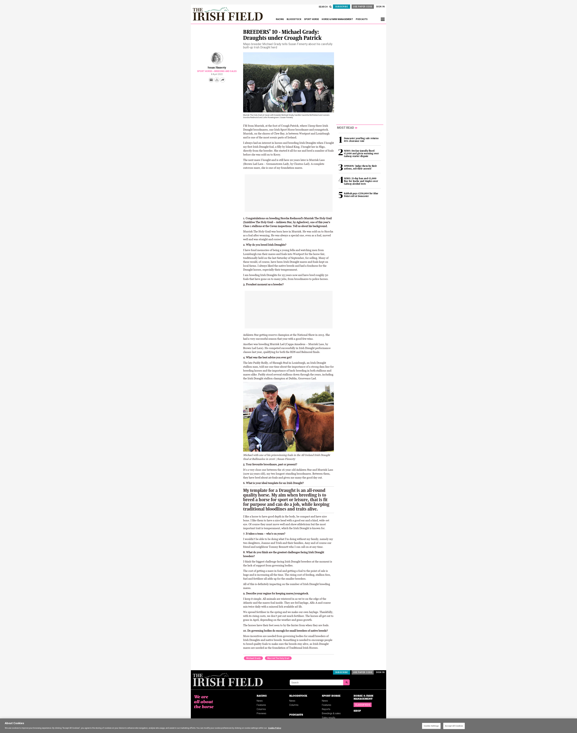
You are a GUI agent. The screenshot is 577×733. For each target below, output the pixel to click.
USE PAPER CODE (362, 6)
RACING (280, 19)
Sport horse (204, 71)
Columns (261, 709)
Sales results (328, 717)
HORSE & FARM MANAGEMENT (337, 19)
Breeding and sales (225, 71)
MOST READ (345, 128)
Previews (261, 713)
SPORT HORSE (311, 19)
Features (261, 705)
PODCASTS (362, 19)
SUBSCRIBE (341, 6)
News (260, 700)
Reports (326, 709)
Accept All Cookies (454, 726)
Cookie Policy (274, 728)
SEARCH (323, 6)
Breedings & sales (331, 713)
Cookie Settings (431, 726)
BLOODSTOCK (294, 19)
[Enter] (346, 682)
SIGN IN (380, 6)
